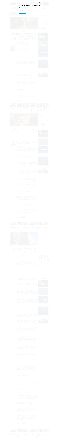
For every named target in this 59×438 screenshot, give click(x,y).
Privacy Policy (21, 15)
